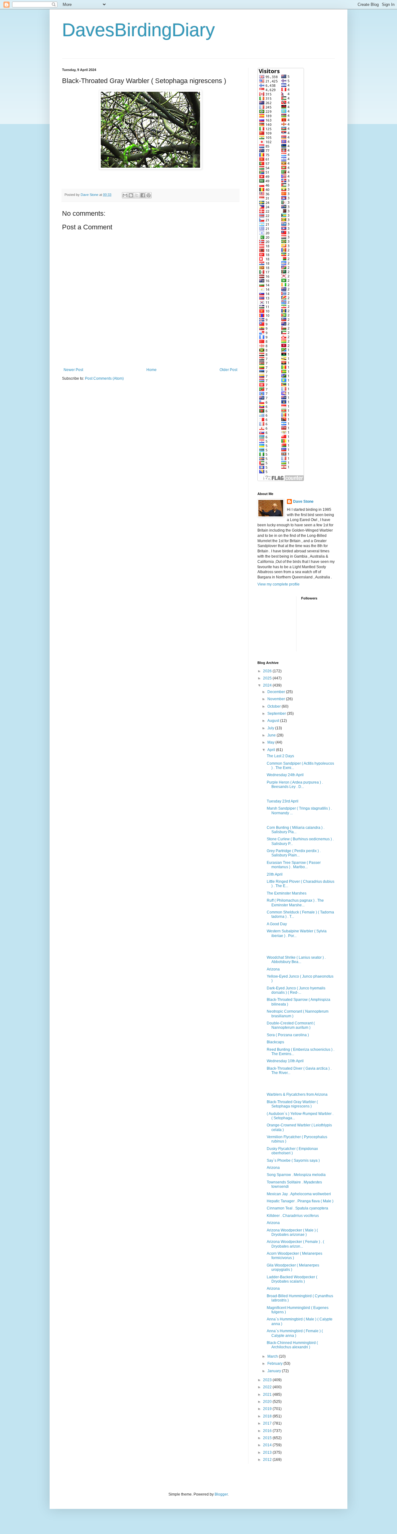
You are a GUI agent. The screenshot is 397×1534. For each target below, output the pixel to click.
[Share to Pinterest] (148, 195)
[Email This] (125, 195)
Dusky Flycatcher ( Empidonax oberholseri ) (292, 1151)
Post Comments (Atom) (104, 378)
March (273, 1356)
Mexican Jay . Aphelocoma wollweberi (299, 1194)
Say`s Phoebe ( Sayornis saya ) (293, 1160)
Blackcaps (275, 1042)
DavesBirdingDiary (138, 30)
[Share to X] (137, 195)
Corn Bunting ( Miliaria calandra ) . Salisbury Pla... (295, 829)
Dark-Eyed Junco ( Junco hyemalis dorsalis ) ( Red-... (296, 990)
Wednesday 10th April (285, 1061)
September (277, 713)
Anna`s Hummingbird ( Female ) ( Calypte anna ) (295, 1333)
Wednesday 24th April (285, 775)
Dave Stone (303, 501)
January (274, 1371)
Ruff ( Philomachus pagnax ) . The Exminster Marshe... (295, 902)
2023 (268, 1380)
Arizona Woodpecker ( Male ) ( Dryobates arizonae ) (292, 1232)
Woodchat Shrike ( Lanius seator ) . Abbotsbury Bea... (296, 959)
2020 (268, 1401)
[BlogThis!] (131, 195)
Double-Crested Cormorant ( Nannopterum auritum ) (291, 1025)
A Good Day (277, 924)
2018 (268, 1416)
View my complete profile (278, 584)
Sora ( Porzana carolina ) (288, 1035)
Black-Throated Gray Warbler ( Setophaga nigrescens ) (292, 1104)
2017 (268, 1423)
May (271, 742)
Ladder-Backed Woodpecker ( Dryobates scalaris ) (292, 1279)
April (271, 750)
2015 (268, 1438)
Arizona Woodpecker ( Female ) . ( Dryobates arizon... (295, 1244)
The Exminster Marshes (286, 893)
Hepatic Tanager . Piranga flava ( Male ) (300, 1201)
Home (151, 370)
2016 (268, 1431)
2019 (268, 1409)
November (276, 699)
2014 (268, 1445)
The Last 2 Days (280, 756)
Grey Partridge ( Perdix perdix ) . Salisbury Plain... (294, 853)
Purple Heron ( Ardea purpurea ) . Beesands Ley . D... (295, 784)
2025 (268, 678)
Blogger (221, 1494)
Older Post (228, 370)
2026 (268, 671)
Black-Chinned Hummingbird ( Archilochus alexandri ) (292, 1345)
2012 (268, 1459)
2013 (268, 1452)
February (275, 1363)
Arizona (273, 969)
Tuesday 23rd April (282, 801)
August (273, 720)
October (274, 706)
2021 (268, 1394)
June (272, 735)
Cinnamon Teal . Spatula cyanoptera (297, 1208)
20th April (275, 874)
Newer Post (73, 370)
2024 (268, 685)
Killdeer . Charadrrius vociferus (293, 1215)
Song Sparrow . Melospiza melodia (296, 1175)
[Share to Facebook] (143, 195)
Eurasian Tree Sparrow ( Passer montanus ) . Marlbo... (294, 864)
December (276, 692)
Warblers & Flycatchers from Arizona (297, 1094)
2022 (268, 1387)
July (271, 728)
